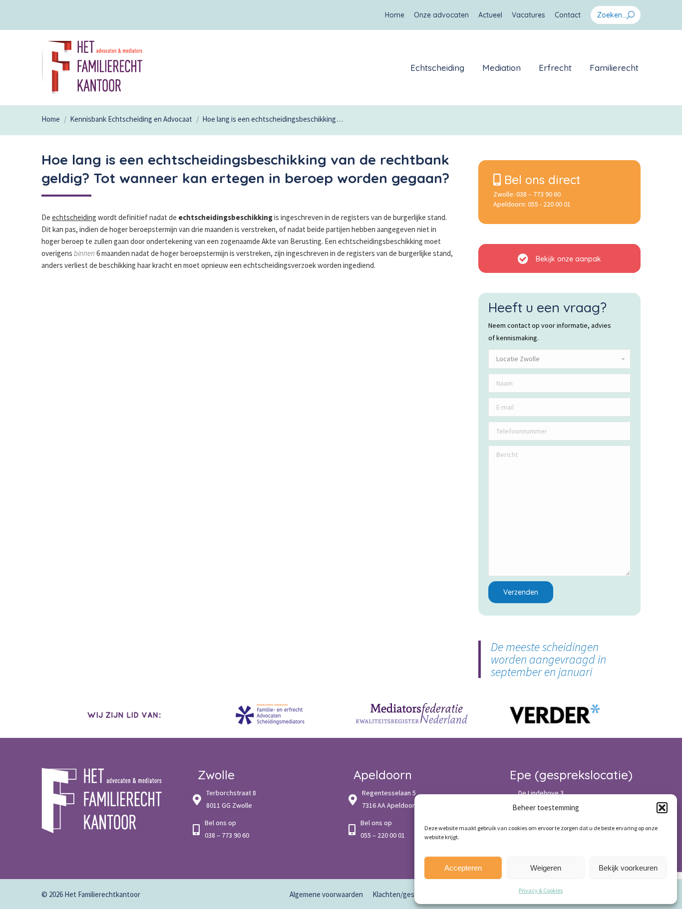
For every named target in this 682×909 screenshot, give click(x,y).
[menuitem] (394, 15)
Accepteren (463, 868)
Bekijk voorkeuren (628, 868)
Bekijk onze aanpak (567, 258)
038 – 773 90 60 (538, 194)
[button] (662, 808)
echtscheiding (74, 217)
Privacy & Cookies (541, 890)
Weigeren (545, 868)
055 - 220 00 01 (549, 204)
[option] (127, 714)
